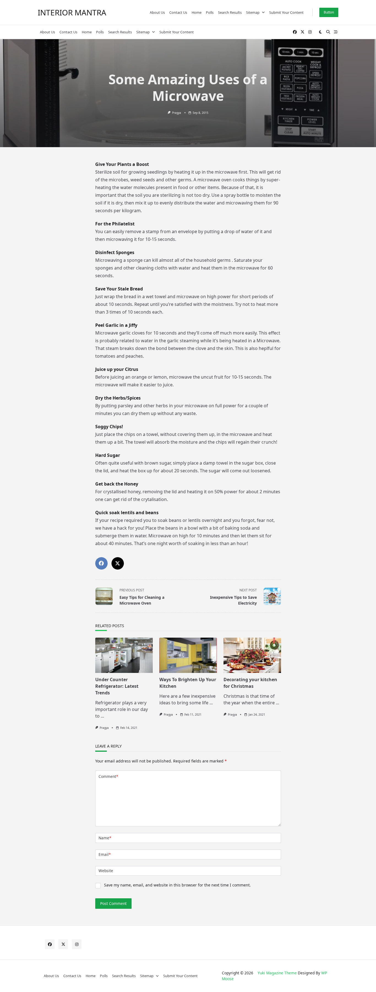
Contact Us (178, 12)
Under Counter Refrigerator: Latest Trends (116, 686)
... (102, 716)
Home (196, 12)
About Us (157, 12)
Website (106, 870)
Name (105, 837)
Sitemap (253, 12)
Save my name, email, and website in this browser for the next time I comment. (177, 885)
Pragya (176, 113)
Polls (210, 12)
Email (105, 854)
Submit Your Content (286, 12)
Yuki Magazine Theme (277, 972)
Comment (108, 776)
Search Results (230, 12)
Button (329, 12)
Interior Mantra (72, 12)
